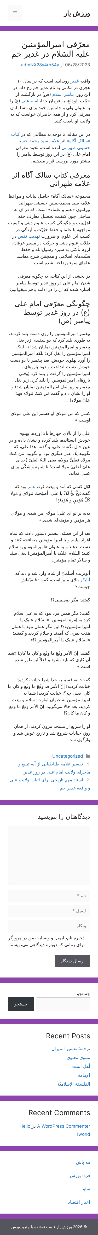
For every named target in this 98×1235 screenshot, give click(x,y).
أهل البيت (81, 1066)
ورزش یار (77, 13)
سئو (86, 1188)
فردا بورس (80, 1175)
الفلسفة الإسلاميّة (73, 1084)
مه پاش (83, 1162)
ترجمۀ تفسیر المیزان (70, 1048)
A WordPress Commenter (63, 1126)
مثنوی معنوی (78, 1057)
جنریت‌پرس (20, 1226)
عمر (31, 486)
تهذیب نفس (29, 236)
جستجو (83, 993)
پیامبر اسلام (63, 94)
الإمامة (84, 1075)
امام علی (29, 100)
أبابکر (85, 579)
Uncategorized (67, 756)
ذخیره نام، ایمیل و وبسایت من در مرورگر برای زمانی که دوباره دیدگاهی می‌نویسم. (46, 941)
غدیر (75, 81)
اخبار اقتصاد (79, 1202)
